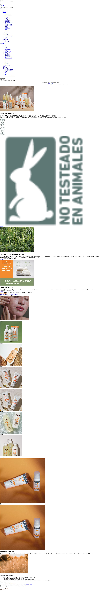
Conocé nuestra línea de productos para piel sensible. (9, 294)
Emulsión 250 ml (7, 20)
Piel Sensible (5, 67)
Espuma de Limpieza (8, 15)
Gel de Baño (7, 30)
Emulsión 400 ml (7, 21)
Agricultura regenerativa (9, 36)
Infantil (6, 29)
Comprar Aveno (7, 75)
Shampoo (6, 27)
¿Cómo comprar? (50, 83)
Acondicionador (7, 28)
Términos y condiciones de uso (5, 583)
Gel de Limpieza (7, 48)
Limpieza (6, 13)
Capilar (6, 26)
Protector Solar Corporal (9, 25)
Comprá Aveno (5, 39)
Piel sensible (5, 33)
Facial (6, 16)
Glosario (6, 37)
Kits (5, 40)
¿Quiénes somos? (5, 11)
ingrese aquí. (16, 586)
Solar (5, 23)
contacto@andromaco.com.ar (11, 582)
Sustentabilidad (5, 34)
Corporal (6, 19)
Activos (4, 66)
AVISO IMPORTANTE (28, 584)
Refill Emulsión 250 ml (8, 22)
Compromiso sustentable (9, 35)
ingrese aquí (25, 585)
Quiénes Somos (5, 45)
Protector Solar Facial (8, 24)
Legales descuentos (14, 583)
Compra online (7, 41)
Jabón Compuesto (8, 49)
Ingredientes (5, 32)
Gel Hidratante (7, 18)
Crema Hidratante (8, 17)
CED (5, 38)
